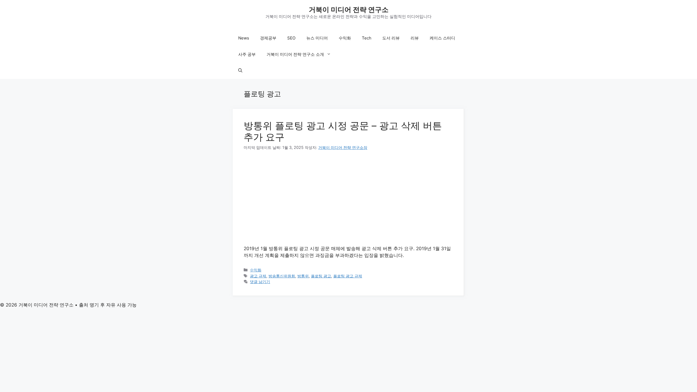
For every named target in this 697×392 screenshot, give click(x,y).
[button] (240, 71)
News (243, 38)
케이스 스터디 (442, 38)
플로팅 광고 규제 (347, 276)
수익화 (345, 38)
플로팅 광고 (321, 276)
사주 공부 (247, 54)
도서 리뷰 (391, 38)
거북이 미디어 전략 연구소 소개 (295, 54)
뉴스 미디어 (317, 38)
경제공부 (268, 38)
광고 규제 (258, 276)
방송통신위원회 (281, 276)
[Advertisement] (348, 198)
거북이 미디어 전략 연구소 (349, 9)
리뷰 (415, 38)
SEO (291, 38)
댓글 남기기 (260, 281)
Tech (366, 38)
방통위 (303, 276)
